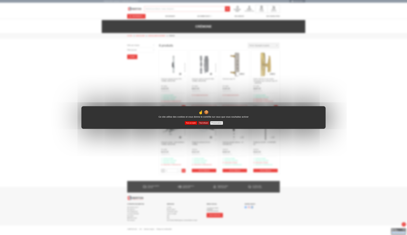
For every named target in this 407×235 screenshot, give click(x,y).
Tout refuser (203, 123)
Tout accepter (191, 123)
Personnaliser (216, 123)
